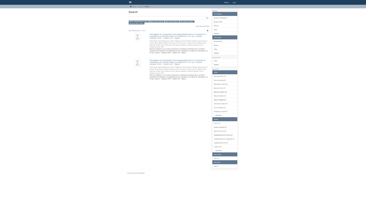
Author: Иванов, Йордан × (172, 21)
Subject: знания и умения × (157, 21)
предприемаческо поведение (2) (224, 139)
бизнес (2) (217, 123)
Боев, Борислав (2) (220, 80)
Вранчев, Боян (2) (219, 88)
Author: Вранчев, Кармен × (187, 21)
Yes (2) (216, 166)
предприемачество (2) (221, 143)
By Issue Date (218, 22)
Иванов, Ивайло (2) (220, 96)
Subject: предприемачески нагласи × (138, 21)
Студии (140, 6)
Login (215, 61)
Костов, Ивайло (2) (220, 107)
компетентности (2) (220, 131)
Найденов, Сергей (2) (220, 111)
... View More (218, 115)
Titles (215, 30)
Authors (216, 26)
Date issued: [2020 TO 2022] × (136, 23)
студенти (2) (218, 147)
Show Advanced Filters (202, 26)
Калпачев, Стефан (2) (221, 104)
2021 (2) (216, 158)
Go (207, 18)
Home (134, 6)
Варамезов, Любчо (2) (221, 84)
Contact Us (130, 173)
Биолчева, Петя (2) (220, 76)
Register (216, 65)
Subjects (216, 33)
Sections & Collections (220, 18)
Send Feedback (140, 173)
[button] (227, 2)
